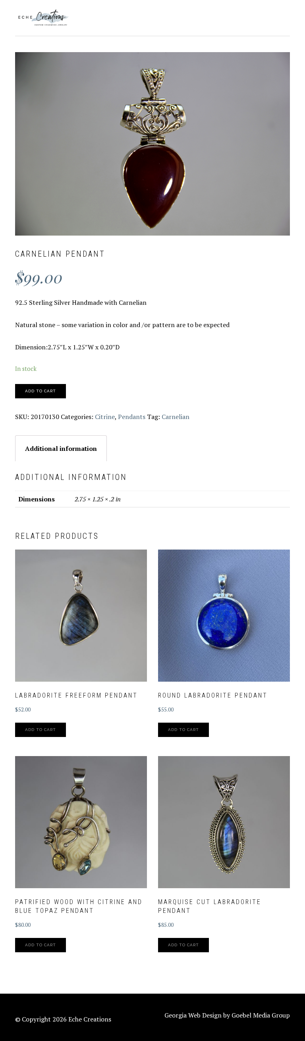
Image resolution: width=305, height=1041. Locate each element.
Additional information (61, 448)
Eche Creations (43, 18)
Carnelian (175, 416)
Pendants (131, 416)
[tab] (61, 448)
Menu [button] (281, 16)
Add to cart (40, 391)
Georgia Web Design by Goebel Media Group (227, 1015)
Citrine (105, 416)
